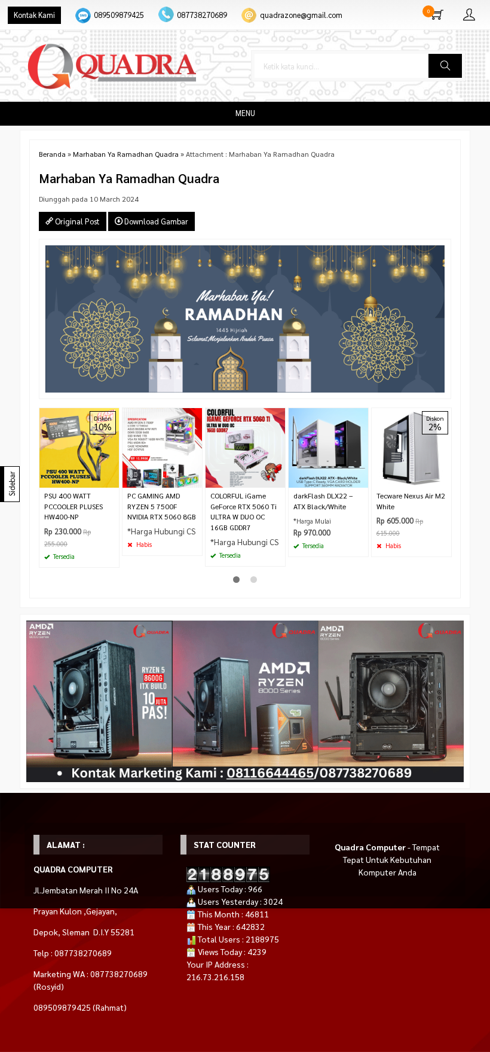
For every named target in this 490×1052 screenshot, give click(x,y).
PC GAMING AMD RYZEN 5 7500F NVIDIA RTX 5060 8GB (161, 506)
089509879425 (119, 15)
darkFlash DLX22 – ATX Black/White (323, 501)
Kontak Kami (34, 15)
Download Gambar (155, 221)
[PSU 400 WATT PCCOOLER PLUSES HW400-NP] (79, 446)
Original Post (76, 221)
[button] (445, 66)
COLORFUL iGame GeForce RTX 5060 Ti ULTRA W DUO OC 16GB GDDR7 (243, 512)
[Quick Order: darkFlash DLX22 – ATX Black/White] (361, 478)
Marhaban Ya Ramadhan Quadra (126, 154)
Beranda (52, 154)
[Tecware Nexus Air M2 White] (411, 446)
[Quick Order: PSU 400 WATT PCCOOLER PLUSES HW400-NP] (112, 478)
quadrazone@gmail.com (301, 15)
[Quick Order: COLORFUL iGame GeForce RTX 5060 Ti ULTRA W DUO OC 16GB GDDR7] (278, 478)
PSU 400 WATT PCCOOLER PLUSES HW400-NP (73, 506)
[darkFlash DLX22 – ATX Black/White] (328, 446)
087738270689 (202, 15)
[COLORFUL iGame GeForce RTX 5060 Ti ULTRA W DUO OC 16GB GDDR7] (245, 446)
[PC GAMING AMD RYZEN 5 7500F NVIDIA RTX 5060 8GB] (162, 446)
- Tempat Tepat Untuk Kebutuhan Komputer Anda (387, 859)
